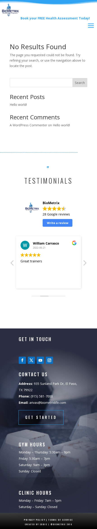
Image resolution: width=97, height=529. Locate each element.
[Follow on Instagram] (49, 360)
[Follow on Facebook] (22, 360)
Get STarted (41, 417)
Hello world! (18, 104)
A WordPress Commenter (28, 125)
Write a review (57, 223)
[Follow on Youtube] (40, 360)
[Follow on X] (31, 360)
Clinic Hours (35, 492)
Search (80, 83)
